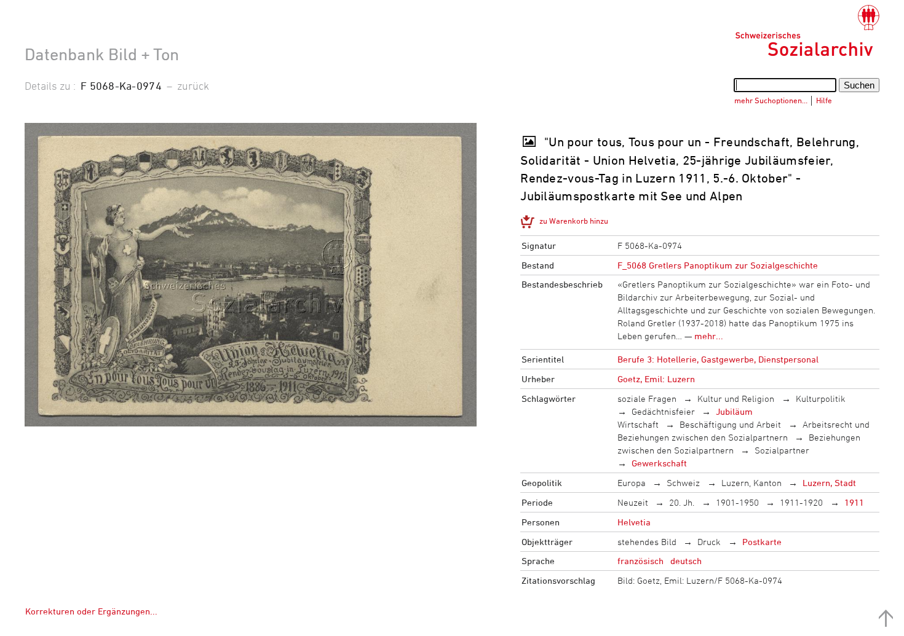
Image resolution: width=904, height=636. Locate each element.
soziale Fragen (646, 398)
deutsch (686, 561)
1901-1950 (737, 502)
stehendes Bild (646, 541)
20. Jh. (681, 502)
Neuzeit (632, 502)
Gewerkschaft (659, 463)
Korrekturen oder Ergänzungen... (91, 611)
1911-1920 (801, 502)
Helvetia (634, 522)
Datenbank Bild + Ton (102, 54)
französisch (640, 561)
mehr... (708, 336)
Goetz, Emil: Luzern (656, 379)
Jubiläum (734, 411)
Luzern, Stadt (829, 482)
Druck (709, 541)
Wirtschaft (638, 424)
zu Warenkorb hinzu (573, 221)
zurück (193, 85)
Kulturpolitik (821, 398)
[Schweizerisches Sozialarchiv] (807, 31)
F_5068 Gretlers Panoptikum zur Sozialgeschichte (717, 265)
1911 (854, 502)
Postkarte (762, 541)
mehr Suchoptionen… (770, 100)
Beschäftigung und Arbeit (730, 424)
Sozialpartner (782, 450)
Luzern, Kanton (751, 482)
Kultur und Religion (735, 398)
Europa (631, 482)
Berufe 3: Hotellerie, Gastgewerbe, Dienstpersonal (718, 359)
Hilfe (824, 100)
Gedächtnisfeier (663, 411)
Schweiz (683, 482)
